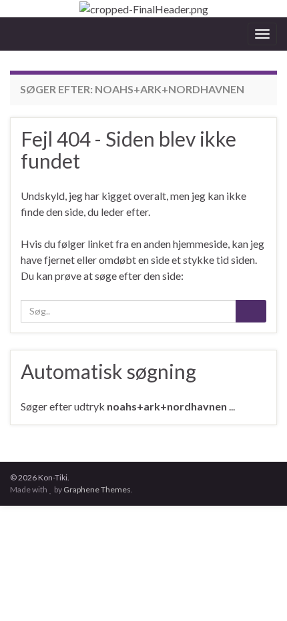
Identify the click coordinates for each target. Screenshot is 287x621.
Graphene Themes (97, 489)
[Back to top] (257, 591)
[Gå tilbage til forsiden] (143, 8)
